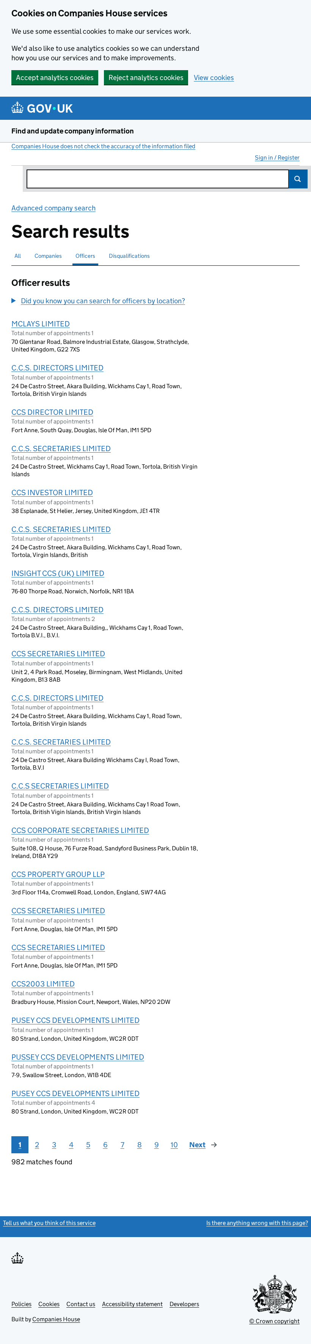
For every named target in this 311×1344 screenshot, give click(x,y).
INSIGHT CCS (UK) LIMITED (57, 573)
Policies (21, 1304)
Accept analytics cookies (55, 77)
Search (298, 178)
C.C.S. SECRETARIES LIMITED (61, 448)
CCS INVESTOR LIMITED (52, 492)
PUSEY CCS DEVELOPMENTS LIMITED (75, 1020)
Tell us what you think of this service (49, 1222)
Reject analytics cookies (146, 77)
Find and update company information (72, 131)
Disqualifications (129, 255)
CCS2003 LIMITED (43, 983)
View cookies (214, 77)
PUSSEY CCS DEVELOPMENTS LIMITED (77, 1057)
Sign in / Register (277, 157)
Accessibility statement (132, 1304)
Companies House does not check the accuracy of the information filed (103, 146)
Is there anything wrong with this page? (257, 1222)
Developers (184, 1304)
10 (174, 1144)
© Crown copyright (274, 1321)
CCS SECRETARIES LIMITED (58, 653)
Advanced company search (53, 208)
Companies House (56, 1319)
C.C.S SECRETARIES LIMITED (60, 785)
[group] (105, 301)
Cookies (49, 1304)
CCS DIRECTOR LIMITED (52, 412)
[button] (98, 301)
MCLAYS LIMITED (40, 323)
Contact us (80, 1304)
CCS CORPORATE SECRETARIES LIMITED (80, 830)
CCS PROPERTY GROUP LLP (58, 874)
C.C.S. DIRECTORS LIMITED (57, 367)
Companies (48, 255)
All (17, 255)
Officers (85, 255)
